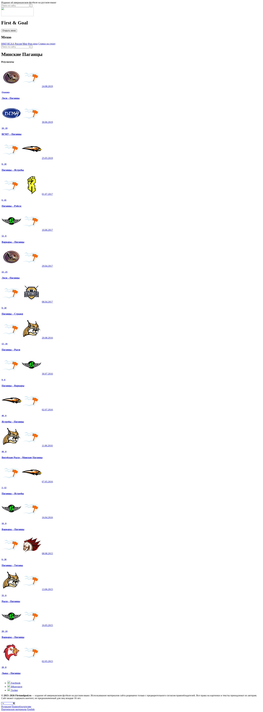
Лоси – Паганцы (11, 98)
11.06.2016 (47, 445)
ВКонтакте (16, 686)
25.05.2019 (47, 158)
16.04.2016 (47, 517)
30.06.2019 (47, 122)
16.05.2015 (47, 625)
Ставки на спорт (46, 43)
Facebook (15, 683)
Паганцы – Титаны (12, 565)
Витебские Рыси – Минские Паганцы (22, 457)
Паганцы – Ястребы (13, 170)
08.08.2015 (47, 553)
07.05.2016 (47, 481)
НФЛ (4, 43)
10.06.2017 (47, 230)
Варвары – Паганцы (13, 242)
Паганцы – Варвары (13, 385)
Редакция (6, 706)
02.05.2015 (47, 661)
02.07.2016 (47, 409)
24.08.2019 (47, 86)
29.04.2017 (47, 266)
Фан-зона (33, 43)
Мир (25, 43)
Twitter (14, 690)
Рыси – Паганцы (11, 601)
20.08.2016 (47, 337)
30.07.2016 (47, 373)
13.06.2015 (47, 589)
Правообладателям (21, 706)
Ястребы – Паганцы (13, 421)
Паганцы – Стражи (12, 314)
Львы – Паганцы (11, 673)
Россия (18, 43)
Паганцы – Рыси (11, 349)
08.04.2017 (47, 301)
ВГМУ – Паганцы (11, 134)
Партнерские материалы (14, 709)
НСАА (10, 43)
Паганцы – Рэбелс (11, 206)
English (31, 709)
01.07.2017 (47, 194)
